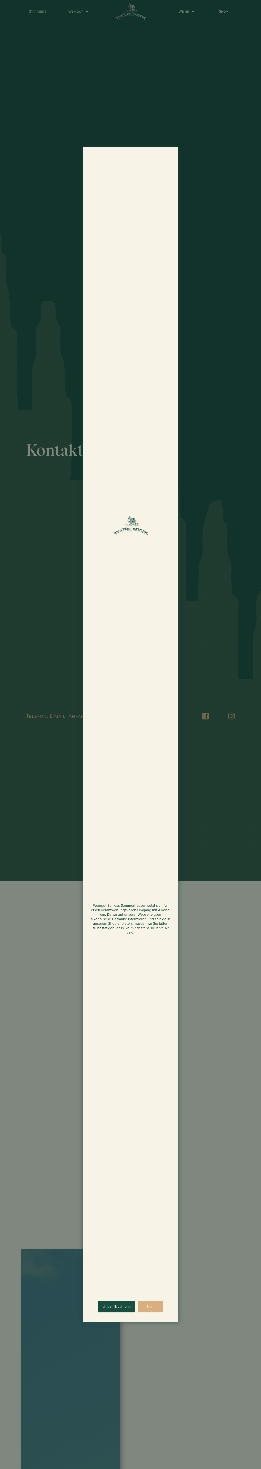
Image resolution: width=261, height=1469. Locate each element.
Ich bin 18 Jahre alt (116, 1306)
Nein (151, 1306)
